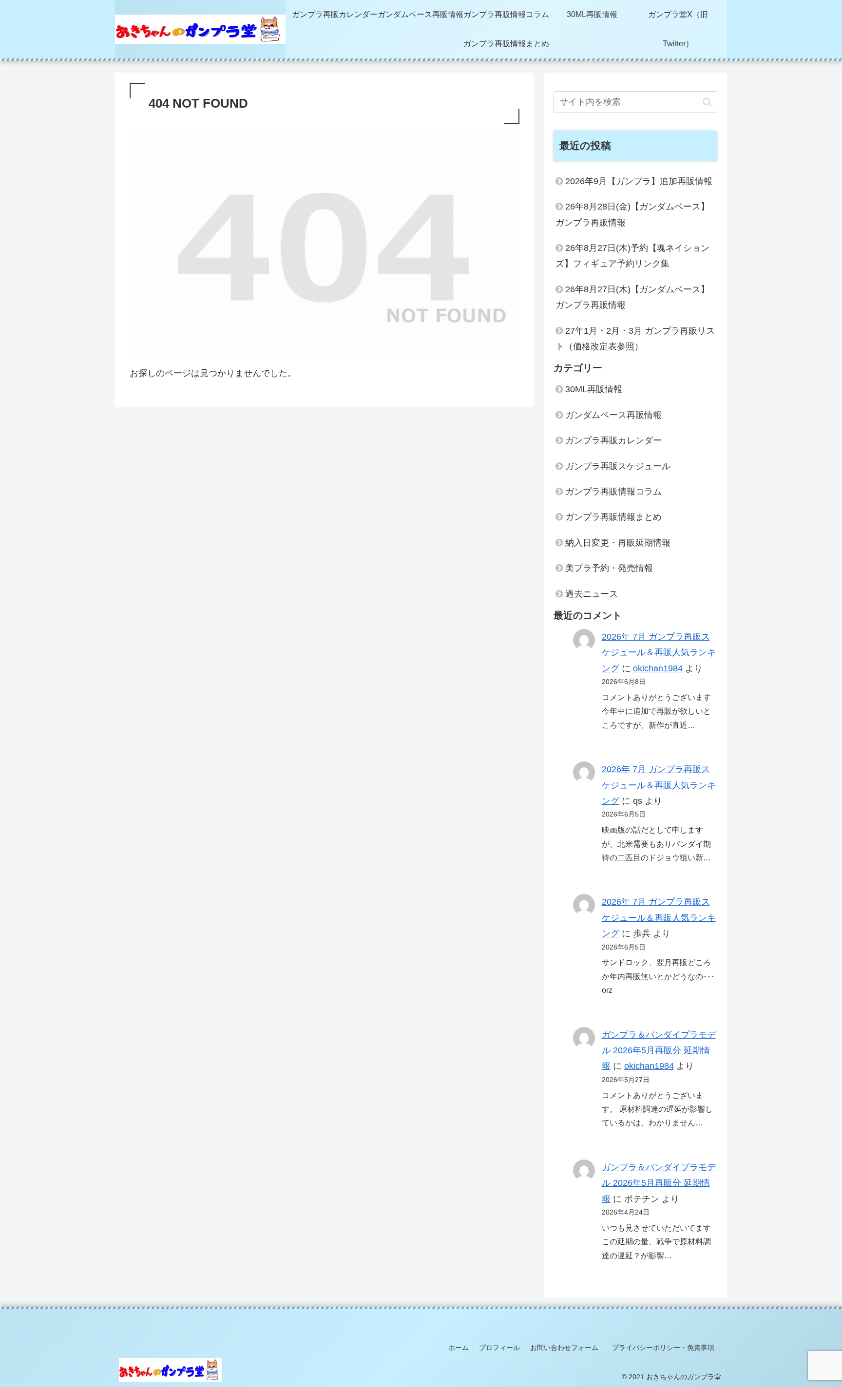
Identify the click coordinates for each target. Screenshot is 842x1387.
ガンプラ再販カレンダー (613, 440)
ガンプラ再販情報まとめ (613, 517)
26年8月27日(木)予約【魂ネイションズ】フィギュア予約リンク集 (632, 255)
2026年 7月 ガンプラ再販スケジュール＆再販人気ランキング (659, 652)
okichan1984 (658, 668)
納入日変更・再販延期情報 (617, 543)
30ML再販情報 (593, 389)
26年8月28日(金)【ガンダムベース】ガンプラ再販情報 (632, 214)
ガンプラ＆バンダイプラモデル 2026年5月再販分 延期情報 (659, 1050)
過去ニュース (591, 594)
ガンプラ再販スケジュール (617, 466)
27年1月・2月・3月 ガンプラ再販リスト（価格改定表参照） (635, 338)
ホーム (458, 1347)
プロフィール (499, 1347)
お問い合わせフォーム (564, 1347)
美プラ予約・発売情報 (609, 568)
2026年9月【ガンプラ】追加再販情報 (638, 181)
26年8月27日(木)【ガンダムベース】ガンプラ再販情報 (632, 297)
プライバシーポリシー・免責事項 (666, 1347)
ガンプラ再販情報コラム (613, 491)
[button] (707, 102)
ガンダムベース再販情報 (613, 415)
